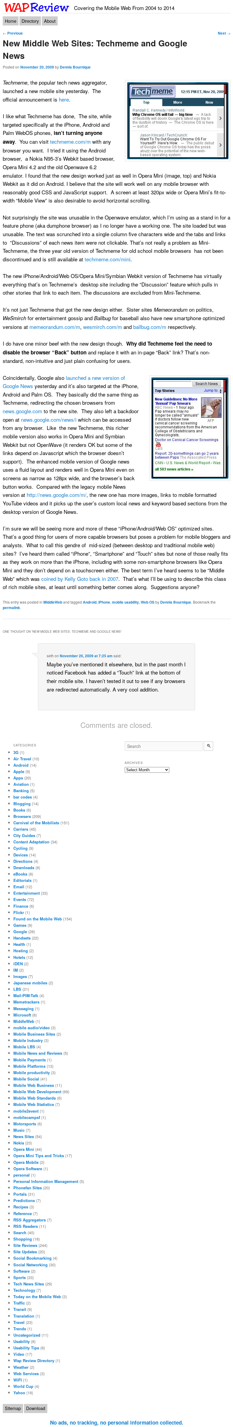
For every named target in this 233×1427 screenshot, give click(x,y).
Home (10, 21)
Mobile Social (26, 1079)
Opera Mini (23, 1149)
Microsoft (22, 1015)
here (64, 99)
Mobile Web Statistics (33, 1104)
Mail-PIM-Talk (25, 995)
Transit (19, 1309)
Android (89, 602)
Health (19, 944)
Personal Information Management (45, 1181)
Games (19, 925)
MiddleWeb (52, 602)
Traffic (19, 1303)
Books (19, 810)
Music (19, 1130)
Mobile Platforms (29, 1066)
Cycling (20, 848)
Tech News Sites (28, 1284)
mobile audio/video (31, 1027)
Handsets (22, 938)
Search (19, 1232)
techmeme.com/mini (107, 259)
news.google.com (22, 411)
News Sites (23, 1136)
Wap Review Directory (33, 1360)
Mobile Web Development (37, 1091)
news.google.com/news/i (48, 419)
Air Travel (22, 759)
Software (21, 1271)
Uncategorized (26, 1335)
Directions (22, 861)
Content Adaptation (31, 842)
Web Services (26, 1373)
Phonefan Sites (27, 1188)
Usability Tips (26, 1348)
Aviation (21, 784)
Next (224, 33)
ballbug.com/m (149, 326)
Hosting (20, 950)
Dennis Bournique (75, 67)
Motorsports (24, 1124)
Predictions (24, 1200)
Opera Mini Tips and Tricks (38, 1155)
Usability (21, 1341)
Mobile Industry (28, 1040)
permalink (11, 607)
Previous (13, 33)
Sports (19, 1277)
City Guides (24, 835)
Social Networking (30, 1265)
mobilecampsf (26, 1117)
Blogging (22, 803)
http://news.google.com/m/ (56, 494)
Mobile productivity (31, 1072)
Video (18, 1354)
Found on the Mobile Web (37, 919)
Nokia (18, 1143)
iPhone (104, 602)
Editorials (22, 880)
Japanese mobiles (30, 983)
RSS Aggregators (29, 1220)
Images (20, 976)
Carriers (20, 829)
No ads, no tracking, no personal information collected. (116, 1422)
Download (35, 1408)
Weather (21, 1367)
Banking (21, 790)
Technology (24, 1290)
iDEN (18, 963)
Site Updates (25, 1251)
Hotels (19, 957)
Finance (20, 906)
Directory (30, 21)
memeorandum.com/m (54, 326)
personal (21, 1175)
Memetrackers (26, 1002)
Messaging (23, 1008)
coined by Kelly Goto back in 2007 (79, 578)
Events (19, 899)
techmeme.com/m (70, 141)
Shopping (22, 1239)
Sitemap (13, 1408)
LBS (17, 989)
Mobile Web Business (33, 1085)
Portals (20, 1194)
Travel (19, 1322)
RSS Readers (25, 1226)
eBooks (20, 874)
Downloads (23, 867)
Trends (19, 1329)
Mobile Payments (29, 1060)
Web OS (147, 602)
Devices (20, 855)
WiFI (17, 1380)
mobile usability (125, 602)
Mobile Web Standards (34, 1098)
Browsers (22, 816)
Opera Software (27, 1168)
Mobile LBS (24, 1047)
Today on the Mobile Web (37, 1296)
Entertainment (26, 893)
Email (18, 886)
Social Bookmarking (32, 1258)
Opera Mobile (26, 1162)
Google (20, 931)
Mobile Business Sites (34, 1034)
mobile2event (26, 1111)
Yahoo (19, 1392)
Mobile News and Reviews (37, 1053)
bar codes (22, 797)
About (50, 21)
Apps (18, 778)
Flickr (18, 912)
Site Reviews (25, 1245)
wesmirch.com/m (102, 326)
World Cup (23, 1386)
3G (16, 752)
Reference (22, 1213)
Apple (18, 771)
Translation (23, 1316)
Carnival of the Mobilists (36, 823)
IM (15, 970)
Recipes (20, 1207)
